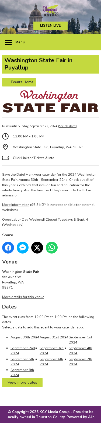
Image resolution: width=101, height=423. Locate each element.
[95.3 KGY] (50, 11)
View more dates (22, 382)
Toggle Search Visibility (91, 42)
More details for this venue (23, 296)
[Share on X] (37, 248)
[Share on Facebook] (8, 248)
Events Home (22, 82)
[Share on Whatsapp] (52, 248)
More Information (15, 204)
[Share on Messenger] (23, 248)
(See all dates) (67, 126)
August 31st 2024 (54, 337)
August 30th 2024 (25, 337)
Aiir (91, 417)
